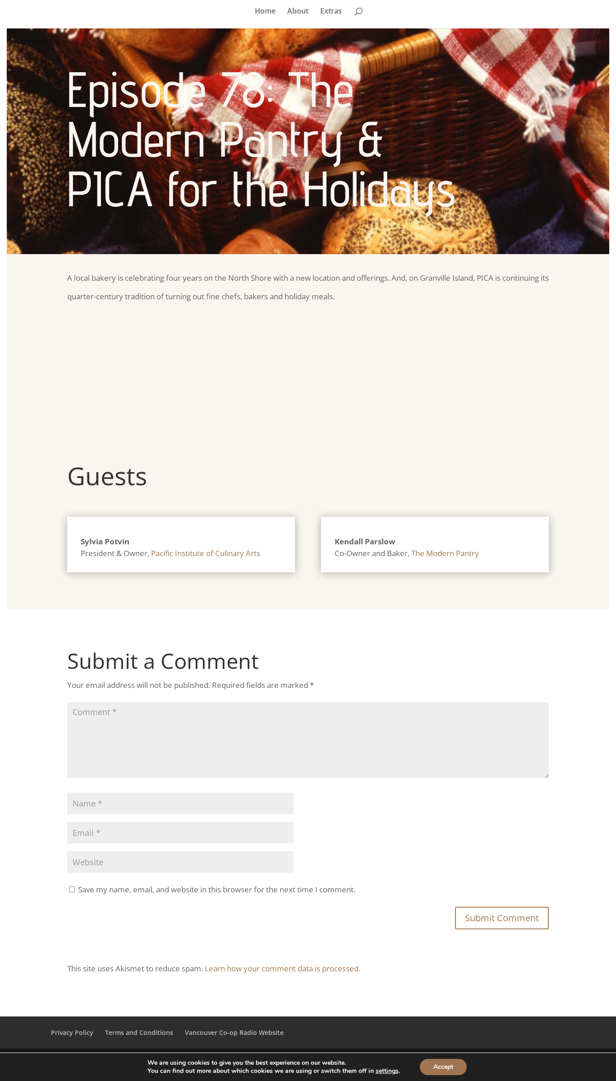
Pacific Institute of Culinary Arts (205, 553)
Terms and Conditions (139, 1032)
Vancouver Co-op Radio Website (234, 1032)
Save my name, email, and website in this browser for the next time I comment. (216, 889)
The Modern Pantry (445, 553)
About (297, 12)
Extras (331, 12)
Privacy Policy (72, 1032)
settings (387, 1071)
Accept (443, 1066)
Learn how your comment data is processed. (282, 968)
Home (265, 12)
